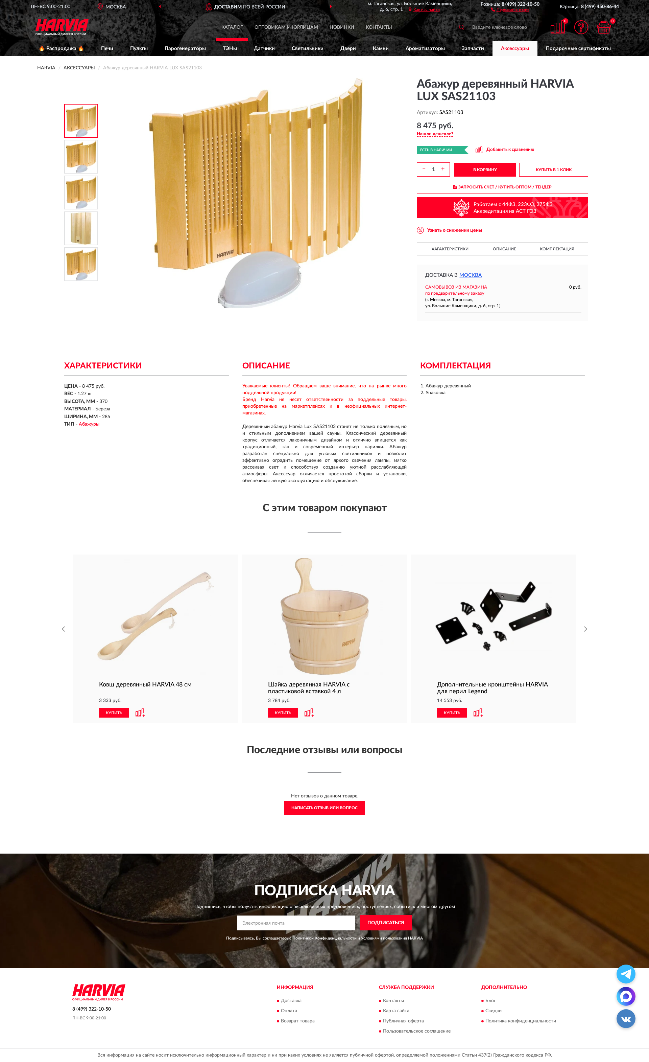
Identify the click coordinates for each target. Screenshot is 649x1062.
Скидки (493, 1011)
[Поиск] (461, 27)
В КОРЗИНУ (485, 170)
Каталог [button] (232, 27)
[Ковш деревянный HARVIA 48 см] (155, 616)
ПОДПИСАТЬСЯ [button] (385, 923)
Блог (490, 1000)
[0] (604, 27)
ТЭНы (230, 48)
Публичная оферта (403, 1021)
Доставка (291, 1000)
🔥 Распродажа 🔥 (61, 48)
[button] (510, 9)
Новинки (342, 27)
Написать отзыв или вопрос (324, 808)
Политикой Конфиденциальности (324, 938)
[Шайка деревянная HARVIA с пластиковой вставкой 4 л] (324, 616)
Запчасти (473, 48)
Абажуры (89, 424)
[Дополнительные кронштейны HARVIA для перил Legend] (493, 616)
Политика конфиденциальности (520, 1021)
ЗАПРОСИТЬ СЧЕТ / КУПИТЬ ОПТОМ (505, 187)
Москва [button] (470, 275)
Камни (381, 48)
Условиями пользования (384, 938)
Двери (348, 48)
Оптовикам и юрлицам (286, 27)
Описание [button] (504, 249)
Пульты (139, 48)
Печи (107, 48)
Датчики (264, 48)
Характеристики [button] (450, 249)
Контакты (379, 27)
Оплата (289, 1011)
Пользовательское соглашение (417, 1031)
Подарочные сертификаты (578, 48)
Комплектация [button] (557, 249)
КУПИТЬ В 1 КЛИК (554, 170)
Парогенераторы (185, 48)
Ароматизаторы (425, 48)
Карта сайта (396, 1011)
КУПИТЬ (114, 713)
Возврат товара (298, 1021)
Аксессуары (515, 48)
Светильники (307, 48)
